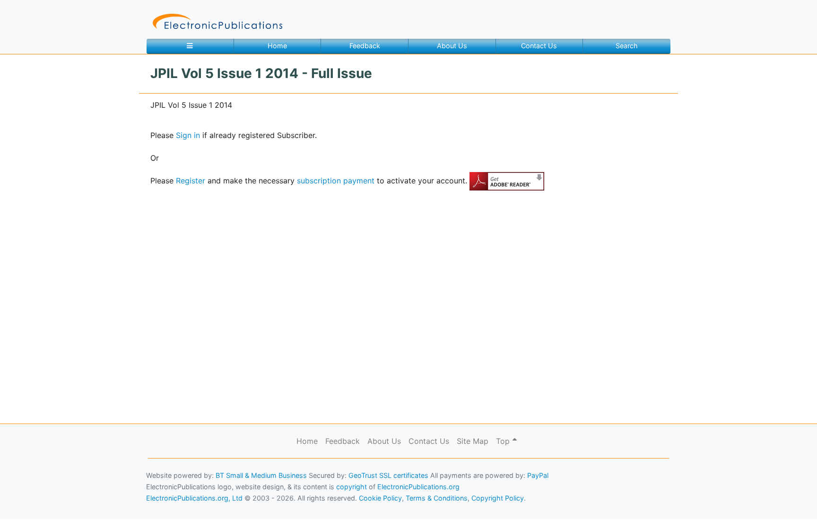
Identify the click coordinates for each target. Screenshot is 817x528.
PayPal (537, 475)
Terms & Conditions (81, 507)
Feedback (364, 46)
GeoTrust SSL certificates (388, 475)
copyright (351, 487)
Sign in (188, 135)
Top (504, 441)
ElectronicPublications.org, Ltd (194, 498)
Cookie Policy (29, 507)
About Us (452, 46)
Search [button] (627, 46)
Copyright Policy (497, 498)
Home (277, 46)
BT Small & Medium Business (261, 475)
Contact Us (539, 46)
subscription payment (335, 180)
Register (190, 180)
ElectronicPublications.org (418, 487)
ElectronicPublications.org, (48, 488)
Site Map (472, 441)
